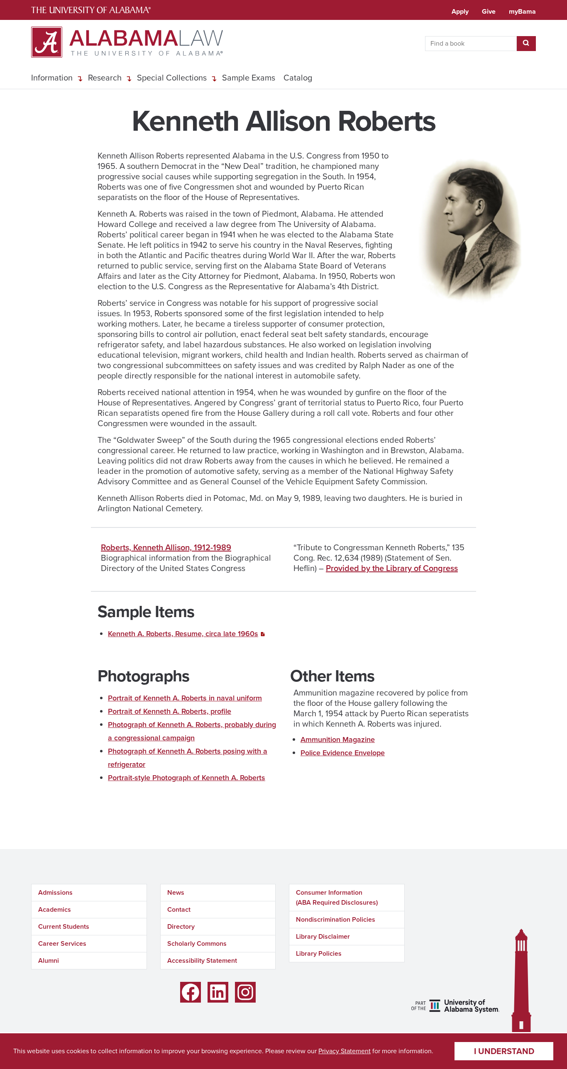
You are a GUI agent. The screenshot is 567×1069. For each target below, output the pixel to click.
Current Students (63, 926)
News (175, 892)
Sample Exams (248, 77)
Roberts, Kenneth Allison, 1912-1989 (166, 547)
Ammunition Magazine (338, 739)
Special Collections (172, 77)
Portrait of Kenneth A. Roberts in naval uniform (185, 698)
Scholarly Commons (197, 943)
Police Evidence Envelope (343, 752)
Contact (179, 909)
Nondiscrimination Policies (335, 919)
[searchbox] (471, 43)
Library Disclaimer (323, 936)
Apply (460, 11)
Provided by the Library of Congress (392, 568)
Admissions (55, 892)
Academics (54, 909)
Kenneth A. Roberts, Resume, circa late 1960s (183, 633)
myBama (522, 11)
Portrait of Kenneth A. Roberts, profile (169, 711)
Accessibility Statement (202, 960)
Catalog (298, 77)
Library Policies (319, 953)
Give (489, 11)
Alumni (48, 960)
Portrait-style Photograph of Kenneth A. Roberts (186, 777)
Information (52, 77)
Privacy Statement (344, 1051)
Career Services (62, 943)
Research (105, 77)
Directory (181, 926)
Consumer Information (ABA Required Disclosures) (337, 897)
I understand (504, 1051)
